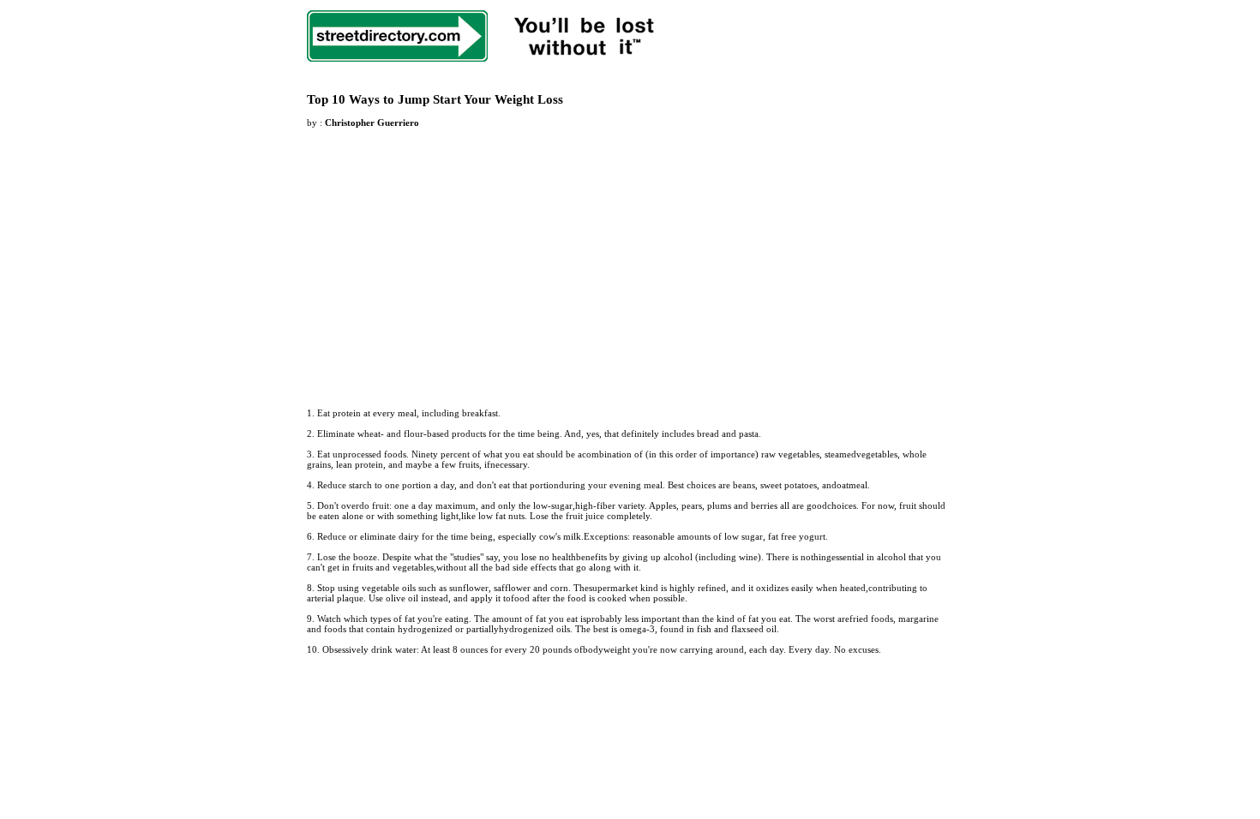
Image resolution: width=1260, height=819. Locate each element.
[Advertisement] (451, 258)
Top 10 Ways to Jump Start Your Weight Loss (435, 99)
